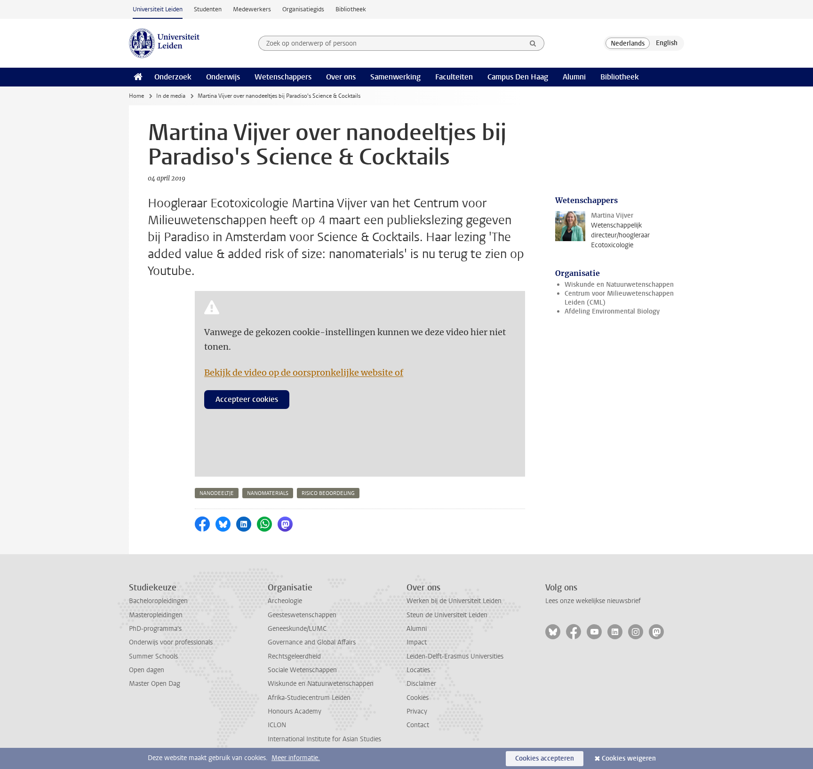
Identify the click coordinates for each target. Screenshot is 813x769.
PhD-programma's (155, 628)
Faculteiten (454, 77)
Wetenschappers (283, 77)
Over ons (341, 77)
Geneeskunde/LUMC (297, 628)
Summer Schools (153, 656)
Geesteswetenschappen (302, 615)
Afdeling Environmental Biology (612, 311)
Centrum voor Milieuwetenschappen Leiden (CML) (619, 298)
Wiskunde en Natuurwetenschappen (619, 284)
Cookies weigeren (629, 758)
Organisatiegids (303, 9)
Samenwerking (395, 77)
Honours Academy (294, 711)
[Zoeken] (533, 43)
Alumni (574, 77)
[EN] (666, 43)
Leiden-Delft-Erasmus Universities (454, 656)
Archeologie (285, 600)
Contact (417, 725)
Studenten (208, 9)
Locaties (418, 670)
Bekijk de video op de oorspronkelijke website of (303, 372)
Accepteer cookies (246, 399)
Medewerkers (252, 9)
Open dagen (146, 670)
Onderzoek (172, 77)
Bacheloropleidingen (158, 600)
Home (136, 96)
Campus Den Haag (517, 77)
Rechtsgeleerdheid (294, 656)
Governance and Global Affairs (312, 642)
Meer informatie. (295, 757)
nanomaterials (267, 493)
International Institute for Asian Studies (324, 739)
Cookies (417, 697)
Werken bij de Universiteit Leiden (454, 600)
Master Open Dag (154, 683)
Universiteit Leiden (158, 9)
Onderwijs (223, 77)
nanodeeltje (216, 493)
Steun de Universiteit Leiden (446, 615)
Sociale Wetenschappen (302, 670)
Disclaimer (421, 683)
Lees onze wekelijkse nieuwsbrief (593, 600)
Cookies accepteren (544, 758)
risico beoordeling (328, 493)
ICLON (277, 725)
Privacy (416, 711)
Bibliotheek (350, 9)
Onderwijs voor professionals (171, 642)
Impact (416, 642)
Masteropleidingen (156, 615)
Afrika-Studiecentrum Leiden (309, 697)
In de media (170, 96)
